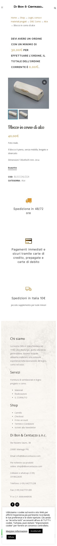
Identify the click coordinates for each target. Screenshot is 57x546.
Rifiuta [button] (11, 537)
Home (14, 17)
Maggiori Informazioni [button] (16, 531)
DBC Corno (35, 21)
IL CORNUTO (21, 397)
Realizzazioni (21, 393)
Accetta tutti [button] (36, 531)
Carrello (18, 412)
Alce (46, 21)
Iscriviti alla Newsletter (25, 427)
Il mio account (21, 420)
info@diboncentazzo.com (28, 456)
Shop (22, 17)
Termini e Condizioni (24, 423)
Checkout (19, 416)
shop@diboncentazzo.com (29, 466)
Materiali (19, 390)
